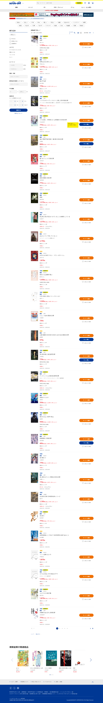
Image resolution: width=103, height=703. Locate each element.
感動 (59, 22)
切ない (52, 22)
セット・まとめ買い (86, 7)
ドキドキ (48, 25)
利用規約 (46, 691)
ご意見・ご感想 (58, 681)
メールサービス (48, 681)
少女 (62, 25)
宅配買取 (79, 3)
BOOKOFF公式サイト (13, 691)
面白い (19, 22)
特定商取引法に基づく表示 (35, 693)
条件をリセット (18, 113)
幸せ (39, 22)
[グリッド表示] (81, 33)
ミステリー (76, 22)
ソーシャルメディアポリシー (66, 691)
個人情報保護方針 (53, 691)
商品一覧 (38, 634)
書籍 (16, 7)
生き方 (27, 25)
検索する (18, 110)
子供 (33, 22)
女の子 (40, 25)
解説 (20, 25)
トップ (32, 634)
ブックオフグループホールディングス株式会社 (66, 693)
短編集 (68, 25)
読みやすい (67, 22)
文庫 (34, 25)
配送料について (24, 681)
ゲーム (72, 7)
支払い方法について (36, 681)
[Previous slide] (12, 660)
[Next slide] (91, 660)
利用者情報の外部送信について (48, 693)
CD (44, 7)
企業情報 (23, 691)
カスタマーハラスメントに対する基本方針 (18, 693)
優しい (45, 22)
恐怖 (75, 25)
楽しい (26, 22)
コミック (30, 7)
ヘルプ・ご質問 (14, 681)
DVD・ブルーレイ (58, 7)
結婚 (55, 25)
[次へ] (90, 628)
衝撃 (84, 22)
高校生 (81, 25)
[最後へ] (93, 628)
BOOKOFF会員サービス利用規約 (34, 691)
